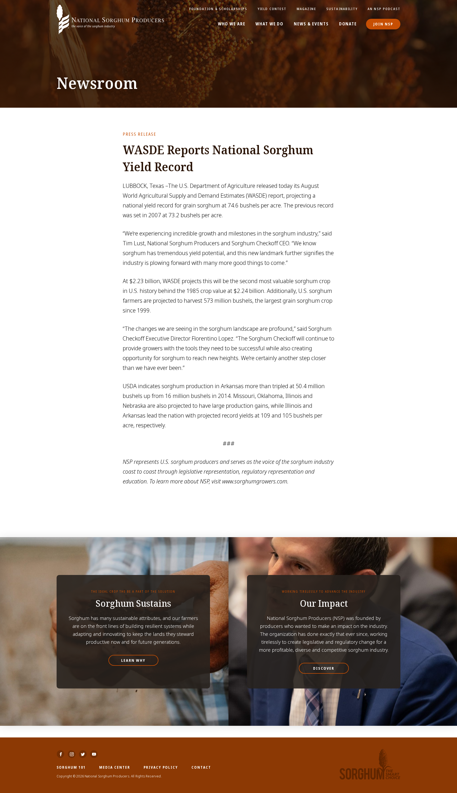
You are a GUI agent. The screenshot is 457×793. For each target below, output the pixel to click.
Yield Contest (272, 8)
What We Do (269, 24)
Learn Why (133, 660)
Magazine (306, 8)
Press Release (139, 134)
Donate (348, 24)
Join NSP (383, 24)
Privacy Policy (161, 767)
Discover (323, 668)
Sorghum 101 (71, 767)
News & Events (311, 24)
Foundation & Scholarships (218, 8)
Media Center (114, 767)
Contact (201, 767)
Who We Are (231, 24)
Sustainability (342, 8)
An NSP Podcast (384, 8)
